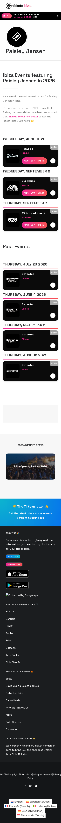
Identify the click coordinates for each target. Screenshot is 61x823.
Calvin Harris (13, 700)
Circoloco (11, 729)
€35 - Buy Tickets (34, 192)
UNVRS (9, 626)
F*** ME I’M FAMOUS (17, 707)
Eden (9, 640)
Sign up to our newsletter (23, 116)
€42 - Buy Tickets (34, 225)
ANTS (9, 714)
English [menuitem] (18, 801)
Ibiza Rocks (12, 655)
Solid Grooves (13, 722)
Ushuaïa (10, 618)
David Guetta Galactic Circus (23, 685)
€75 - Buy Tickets (34, 160)
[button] (53, 6)
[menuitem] (16, 801)
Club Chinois (13, 662)
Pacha (9, 633)
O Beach (11, 647)
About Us (13, 556)
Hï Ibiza (10, 611)
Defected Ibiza (14, 693)
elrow (9, 678)
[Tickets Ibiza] (19, 6)
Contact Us (14, 564)
